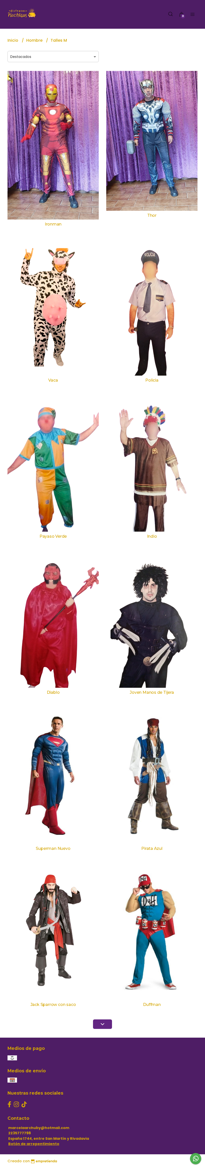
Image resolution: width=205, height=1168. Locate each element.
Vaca (53, 380)
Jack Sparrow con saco (53, 1004)
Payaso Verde (53, 536)
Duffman (152, 1004)
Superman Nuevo (53, 848)
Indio (152, 536)
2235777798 (19, 1133)
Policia (151, 380)
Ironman (53, 224)
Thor (151, 215)
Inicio (13, 40)
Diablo (53, 692)
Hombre (35, 40)
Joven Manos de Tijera (152, 692)
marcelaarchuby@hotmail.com (38, 1127)
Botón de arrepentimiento (33, 1143)
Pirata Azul (151, 848)
